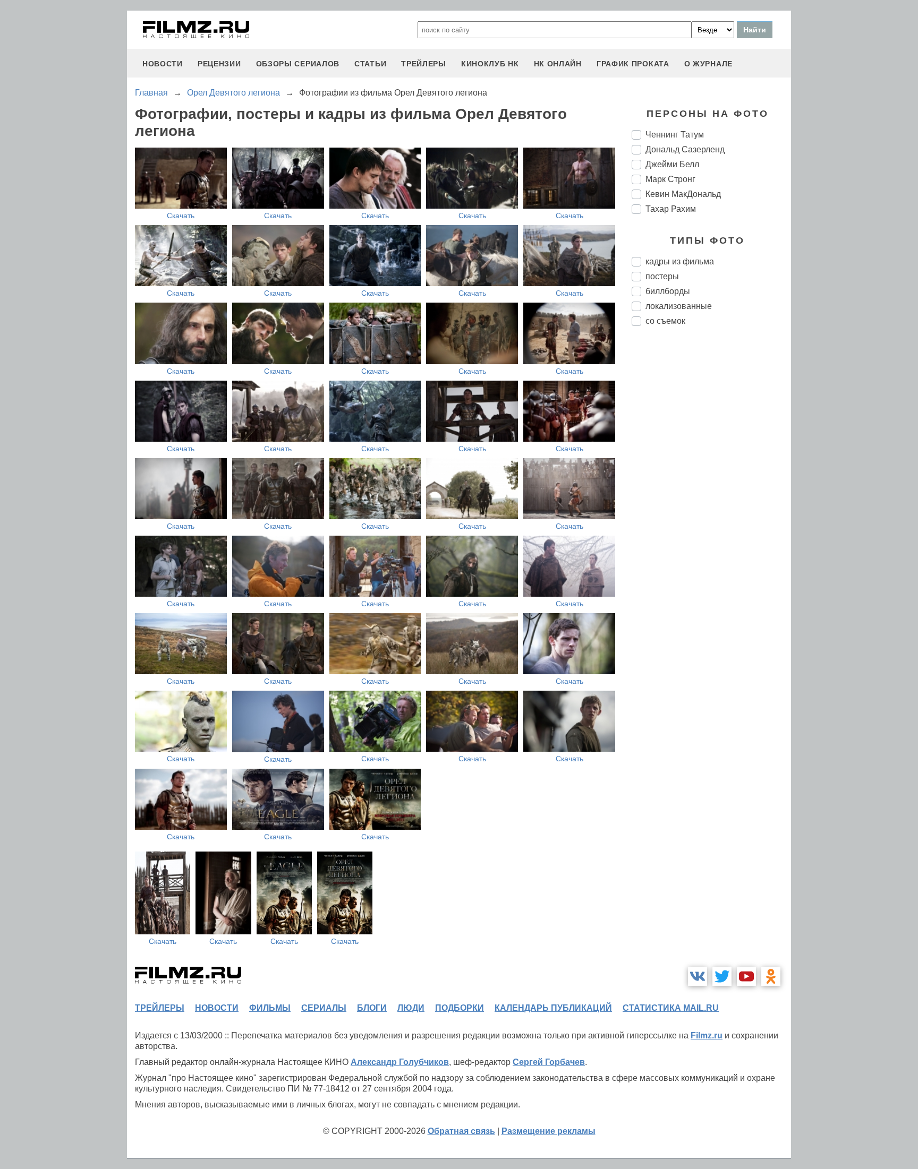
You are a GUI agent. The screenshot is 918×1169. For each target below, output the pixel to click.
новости (162, 63)
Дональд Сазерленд (685, 149)
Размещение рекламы (549, 1131)
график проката (633, 63)
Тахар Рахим (670, 208)
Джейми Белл (672, 164)
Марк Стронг (670, 179)
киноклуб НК (490, 63)
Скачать (180, 215)
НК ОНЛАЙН (558, 63)
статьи (370, 63)
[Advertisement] (711, 512)
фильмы (270, 1007)
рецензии (219, 63)
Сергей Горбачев (549, 1062)
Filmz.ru (706, 1035)
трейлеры (423, 63)
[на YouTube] (746, 976)
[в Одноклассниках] (770, 976)
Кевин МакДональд (683, 194)
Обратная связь (461, 1131)
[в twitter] (722, 976)
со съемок (665, 320)
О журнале (708, 63)
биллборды (667, 291)
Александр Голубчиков (400, 1062)
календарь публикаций (553, 1007)
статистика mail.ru (671, 1007)
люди (410, 1007)
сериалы (323, 1007)
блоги (372, 1007)
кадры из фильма (679, 261)
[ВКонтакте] (697, 976)
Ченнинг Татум (674, 134)
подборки (459, 1007)
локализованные (678, 306)
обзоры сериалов (298, 63)
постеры (662, 276)
